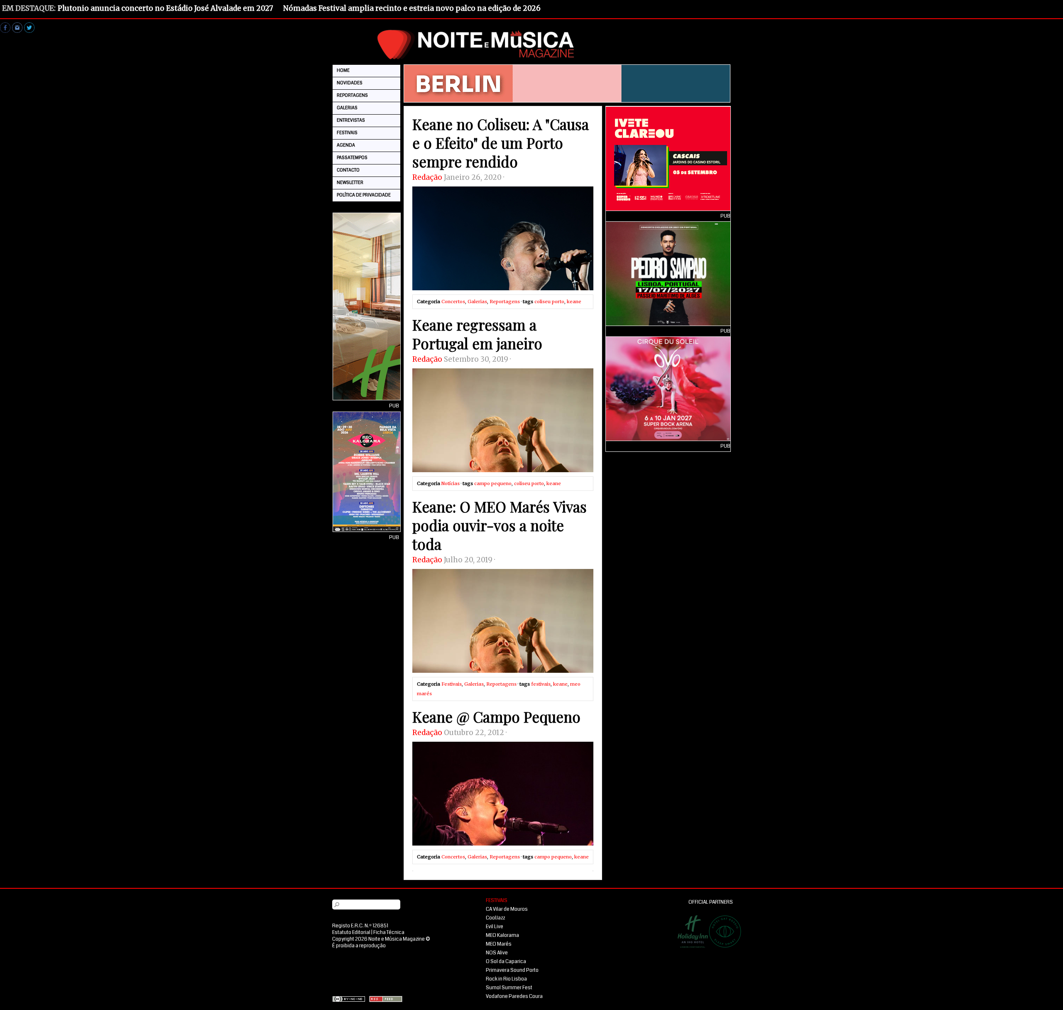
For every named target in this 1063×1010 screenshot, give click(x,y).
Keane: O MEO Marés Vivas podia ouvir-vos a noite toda (499, 525)
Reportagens (505, 301)
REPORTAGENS (352, 95)
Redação (427, 177)
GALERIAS (347, 108)
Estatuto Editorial (351, 932)
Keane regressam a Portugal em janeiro (477, 334)
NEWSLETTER (350, 182)
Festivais (451, 684)
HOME (343, 70)
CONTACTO (348, 170)
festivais (541, 684)
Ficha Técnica (388, 932)
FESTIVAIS (347, 133)
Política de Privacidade (364, 195)
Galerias (477, 301)
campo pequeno (493, 483)
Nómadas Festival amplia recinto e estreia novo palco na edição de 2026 (412, 8)
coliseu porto (549, 301)
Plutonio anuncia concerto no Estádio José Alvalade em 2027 (165, 8)
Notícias (450, 483)
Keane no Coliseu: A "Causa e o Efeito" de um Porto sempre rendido (500, 142)
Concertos (453, 301)
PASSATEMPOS (352, 157)
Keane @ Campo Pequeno (496, 716)
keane (574, 301)
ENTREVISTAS (351, 120)
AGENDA (346, 145)
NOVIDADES (349, 83)
